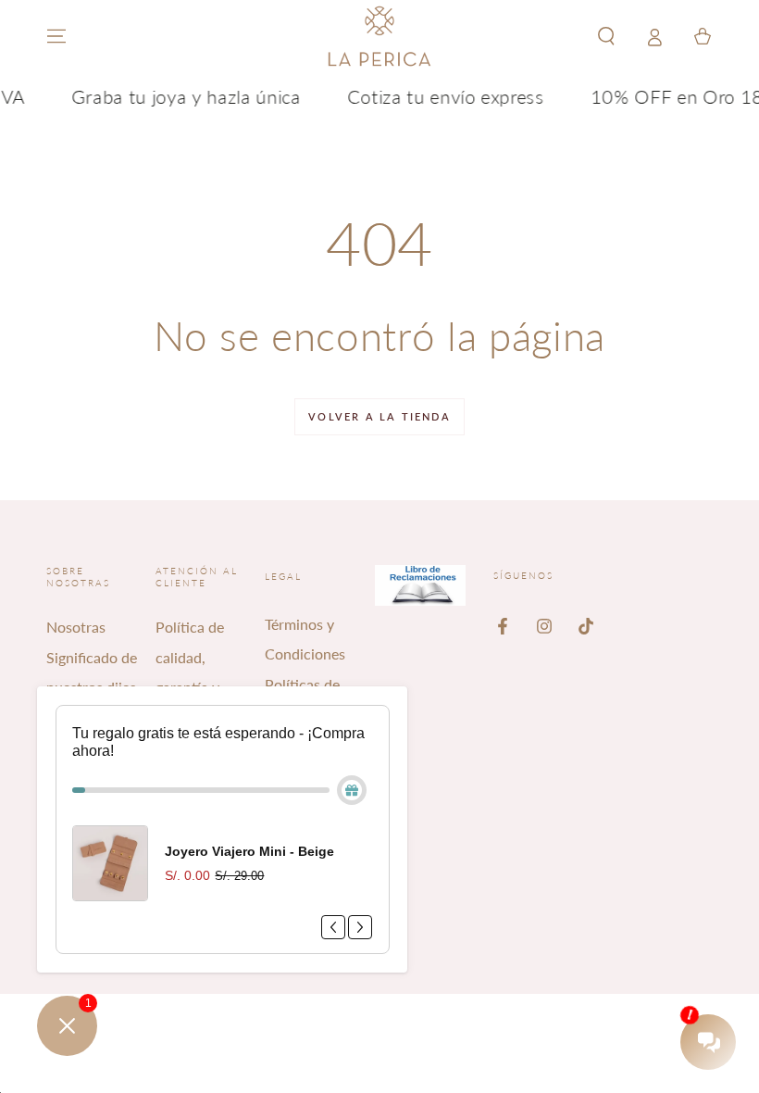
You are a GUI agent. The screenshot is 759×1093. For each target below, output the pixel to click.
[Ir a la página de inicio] (379, 36)
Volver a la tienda (379, 416)
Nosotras (76, 626)
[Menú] (56, 36)
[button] (606, 36)
